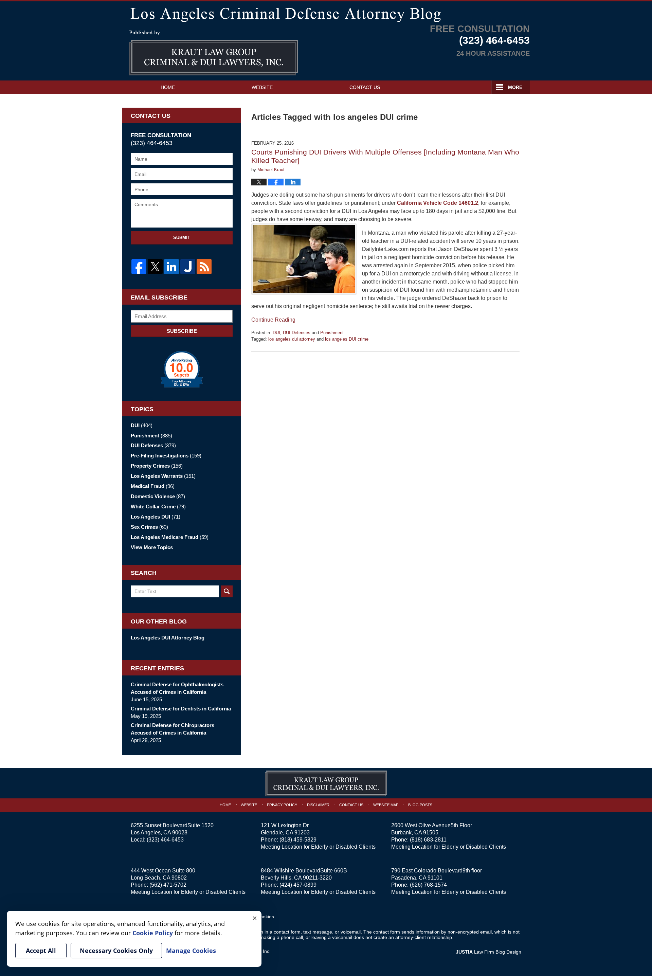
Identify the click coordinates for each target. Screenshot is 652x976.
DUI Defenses (296, 332)
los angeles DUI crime (346, 339)
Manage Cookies (191, 950)
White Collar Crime (158, 506)
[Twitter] (155, 266)
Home (168, 87)
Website (262, 87)
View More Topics (152, 547)
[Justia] (188, 266)
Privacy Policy (282, 805)
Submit (181, 237)
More (515, 87)
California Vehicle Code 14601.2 (437, 203)
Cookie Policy (152, 933)
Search (227, 591)
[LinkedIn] (171, 266)
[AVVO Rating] (182, 369)
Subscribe (182, 331)
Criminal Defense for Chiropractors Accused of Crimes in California (172, 729)
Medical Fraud (153, 486)
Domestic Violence (158, 496)
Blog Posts (420, 805)
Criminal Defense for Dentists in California (181, 708)
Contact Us (364, 87)
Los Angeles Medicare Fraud (170, 537)
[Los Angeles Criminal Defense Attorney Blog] (326, 13)
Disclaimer (318, 805)
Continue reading (273, 320)
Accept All (41, 950)
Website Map (385, 805)
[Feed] (204, 266)
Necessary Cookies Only (116, 950)
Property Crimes (157, 466)
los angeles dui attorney (291, 339)
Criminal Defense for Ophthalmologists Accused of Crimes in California (177, 688)
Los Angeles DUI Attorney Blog (167, 637)
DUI (276, 332)
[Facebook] (139, 266)
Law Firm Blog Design (488, 952)
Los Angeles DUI (155, 517)
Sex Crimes (149, 527)
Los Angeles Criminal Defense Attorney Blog (213, 53)
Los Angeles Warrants (163, 476)
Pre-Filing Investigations (166, 455)
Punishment (332, 332)
